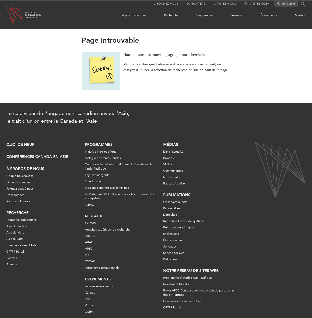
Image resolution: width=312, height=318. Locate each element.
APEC (89, 248)
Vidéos (167, 164)
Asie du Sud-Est (17, 226)
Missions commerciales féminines (107, 188)
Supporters (196, 4)
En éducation (94, 181)
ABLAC (90, 236)
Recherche (171, 15)
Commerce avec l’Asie (21, 245)
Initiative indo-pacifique (101, 151)
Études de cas (172, 240)
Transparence (15, 195)
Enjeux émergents (97, 175)
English (288, 3)
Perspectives (171, 208)
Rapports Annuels (18, 201)
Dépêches (170, 215)
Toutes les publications (21, 220)
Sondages (170, 246)
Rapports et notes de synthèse (184, 221)
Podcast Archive (174, 183)
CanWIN (90, 223)
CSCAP (90, 261)
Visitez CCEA (259, 4)
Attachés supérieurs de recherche (108, 229)
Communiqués (173, 171)
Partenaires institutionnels (102, 268)
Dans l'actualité (173, 151)
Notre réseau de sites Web (191, 270)
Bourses (11, 258)
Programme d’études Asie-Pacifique (187, 278)
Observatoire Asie (175, 202)
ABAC (89, 242)
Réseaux (237, 15)
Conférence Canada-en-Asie (182, 301)
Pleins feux (170, 259)
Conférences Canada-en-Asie (37, 156)
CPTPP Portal (15, 251)
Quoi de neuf (20, 144)
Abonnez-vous (166, 4)
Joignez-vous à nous (20, 188)
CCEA (89, 312)
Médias (300, 15)
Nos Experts (171, 177)
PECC (89, 255)
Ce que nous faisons (19, 176)
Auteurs (11, 264)
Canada (90, 292)
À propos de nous (134, 15)
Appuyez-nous (225, 4)
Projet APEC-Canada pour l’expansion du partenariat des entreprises (198, 293)
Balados (168, 158)
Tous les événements (99, 286)
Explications (171, 234)
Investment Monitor (176, 284)
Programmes (204, 15)
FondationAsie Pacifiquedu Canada (33, 15)
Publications (176, 195)
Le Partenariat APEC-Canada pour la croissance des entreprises (119, 196)
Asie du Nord (15, 232)
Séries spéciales (173, 253)
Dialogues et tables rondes (103, 158)
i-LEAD (89, 205)
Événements (268, 15)
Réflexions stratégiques (179, 227)
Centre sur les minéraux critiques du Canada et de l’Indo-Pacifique (119, 166)
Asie (88, 299)
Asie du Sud (14, 239)
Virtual (89, 305)
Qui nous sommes (18, 182)
